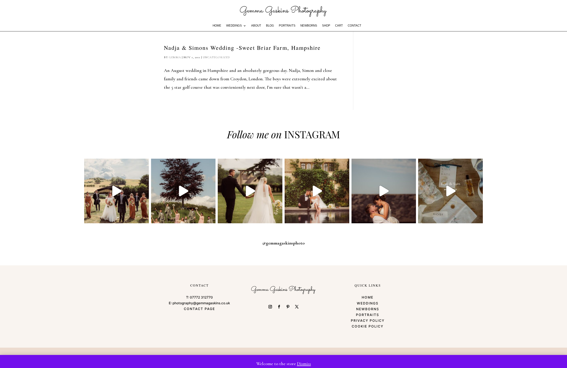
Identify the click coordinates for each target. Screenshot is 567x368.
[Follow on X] (296, 306)
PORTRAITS (287, 25)
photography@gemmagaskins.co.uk (201, 303)
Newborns (308, 25)
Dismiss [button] (304, 363)
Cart (339, 25)
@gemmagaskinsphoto (283, 243)
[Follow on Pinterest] (287, 306)
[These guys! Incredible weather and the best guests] (450, 191)
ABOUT (256, 25)
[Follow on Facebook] (279, 306)
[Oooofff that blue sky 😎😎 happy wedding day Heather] (383, 191)
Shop (326, 25)
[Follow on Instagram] (270, 306)
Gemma (175, 57)
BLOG (270, 25)
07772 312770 (201, 297)
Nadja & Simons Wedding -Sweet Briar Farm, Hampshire (242, 47)
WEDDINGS (234, 25)
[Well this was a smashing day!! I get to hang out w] (250, 191)
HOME (217, 25)
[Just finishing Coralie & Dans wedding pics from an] (183, 191)
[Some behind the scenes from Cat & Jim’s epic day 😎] (116, 191)
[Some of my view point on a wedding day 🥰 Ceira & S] (317, 191)
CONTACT (354, 25)
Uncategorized (216, 57)
